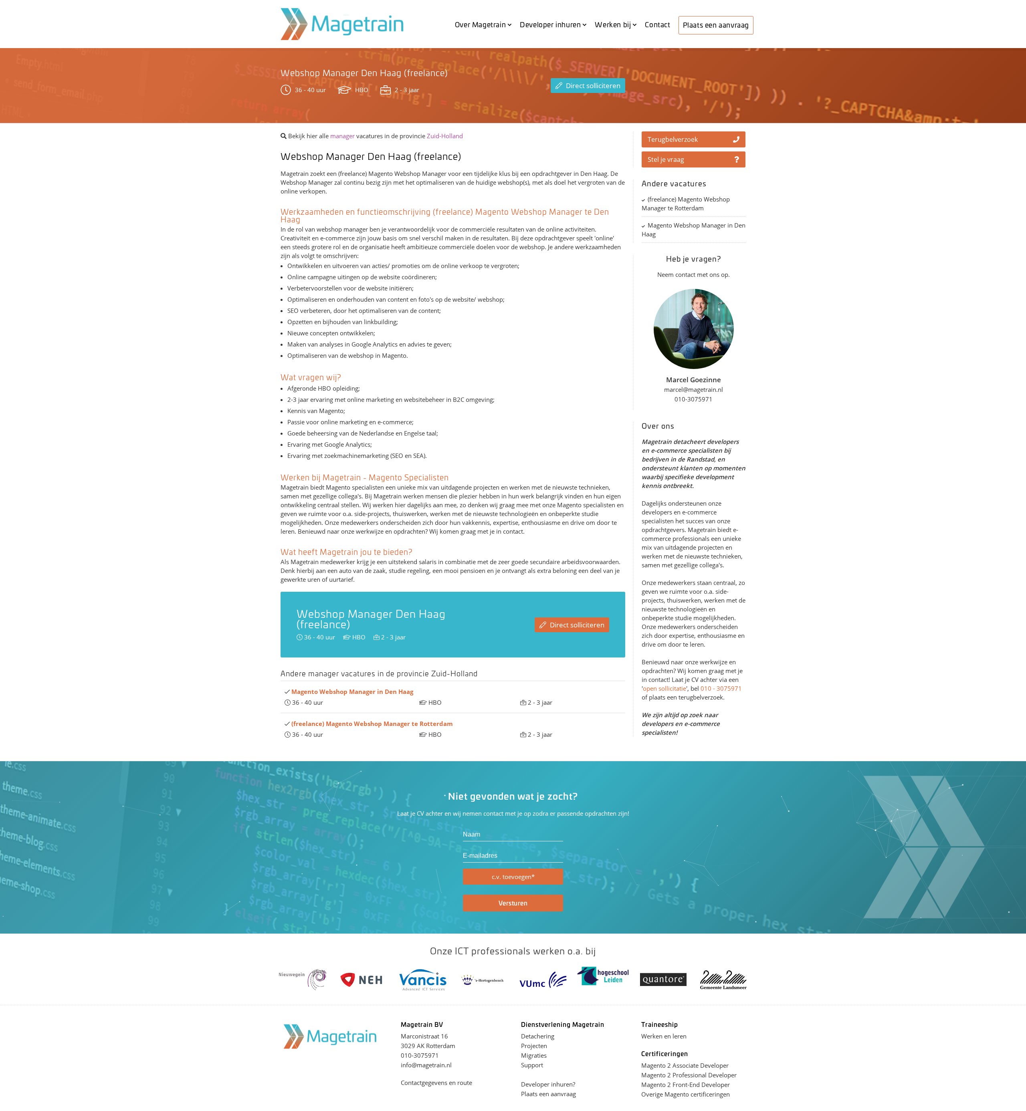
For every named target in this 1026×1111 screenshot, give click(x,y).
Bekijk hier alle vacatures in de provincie (375, 136)
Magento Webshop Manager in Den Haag (693, 229)
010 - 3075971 (721, 688)
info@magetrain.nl (426, 1065)
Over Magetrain (480, 24)
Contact (657, 24)
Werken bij (613, 24)
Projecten (534, 1046)
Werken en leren (664, 1036)
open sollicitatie (664, 688)
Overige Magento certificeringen (685, 1094)
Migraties (534, 1055)
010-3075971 (420, 1055)
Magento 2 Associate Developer (685, 1065)
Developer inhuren (550, 24)
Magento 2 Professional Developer (689, 1075)
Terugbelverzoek (673, 139)
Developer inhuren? (548, 1084)
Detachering (537, 1036)
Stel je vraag (666, 159)
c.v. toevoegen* (513, 877)
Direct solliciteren (592, 85)
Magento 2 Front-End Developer (685, 1085)
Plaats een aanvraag (716, 24)
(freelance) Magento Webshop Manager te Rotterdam (686, 203)
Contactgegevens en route (436, 1083)
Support (532, 1065)
